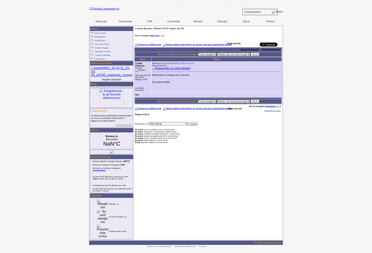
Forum (105, 2)
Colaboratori (99, 111)
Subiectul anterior (250, 50)
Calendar (130, 2)
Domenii (198, 21)
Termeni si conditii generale (159, 246)
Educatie (222, 21)
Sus (137, 94)
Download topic (272, 111)
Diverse (270, 21)
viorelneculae (99, 170)
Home (94, 2)
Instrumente (125, 21)
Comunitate (173, 21)
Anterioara (155, 35)
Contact (202, 246)
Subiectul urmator (271, 50)
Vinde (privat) (235, 108)
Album (117, 2)
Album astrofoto (101, 63)
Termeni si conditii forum (185, 246)
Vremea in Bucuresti (111, 141)
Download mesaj (186, 63)
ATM (149, 21)
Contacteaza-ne (124, 125)
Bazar (246, 21)
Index (94, 28)
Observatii (101, 21)
